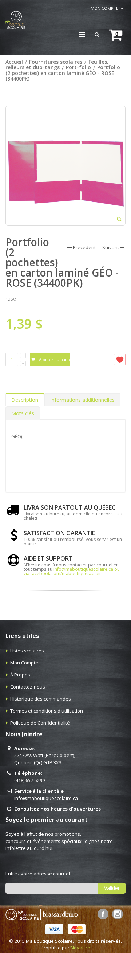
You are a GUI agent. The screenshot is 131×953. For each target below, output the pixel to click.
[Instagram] (117, 914)
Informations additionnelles (82, 399)
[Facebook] (103, 914)
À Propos (20, 674)
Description (24, 399)
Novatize (80, 947)
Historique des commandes (40, 698)
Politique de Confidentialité (40, 722)
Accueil (14, 61)
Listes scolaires (27, 650)
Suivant (110, 247)
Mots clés (22, 413)
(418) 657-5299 (29, 780)
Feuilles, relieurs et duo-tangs (56, 64)
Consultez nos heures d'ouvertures (57, 808)
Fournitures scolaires (55, 61)
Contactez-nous (27, 686)
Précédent (84, 247)
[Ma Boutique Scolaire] (15, 20)
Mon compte (104, 8)
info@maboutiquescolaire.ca (46, 798)
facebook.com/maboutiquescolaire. (68, 573)
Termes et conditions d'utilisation (46, 710)
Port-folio (78, 67)
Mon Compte (24, 662)
